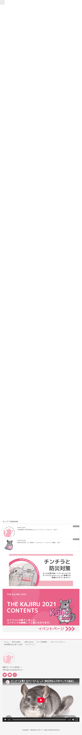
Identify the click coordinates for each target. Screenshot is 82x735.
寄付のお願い (16, 642)
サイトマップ (30, 644)
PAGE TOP (78, 711)
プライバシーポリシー (57, 642)
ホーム (6, 642)
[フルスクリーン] (77, 720)
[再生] (5, 720)
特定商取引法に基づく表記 (13, 644)
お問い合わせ (28, 642)
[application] (41, 700)
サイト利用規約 (42, 642)
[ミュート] (73, 720)
